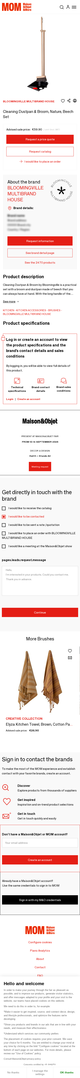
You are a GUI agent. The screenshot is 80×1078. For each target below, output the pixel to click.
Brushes (54, 310)
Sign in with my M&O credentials (40, 900)
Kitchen (8, 310)
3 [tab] (45, 89)
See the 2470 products (40, 262)
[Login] (68, 7)
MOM (17, 7)
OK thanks (66, 1072)
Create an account (28, 399)
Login (9, 399)
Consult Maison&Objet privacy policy (22, 1059)
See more (9, 301)
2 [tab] (40, 89)
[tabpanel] (40, 54)
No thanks (13, 1072)
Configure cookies (40, 942)
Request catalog (40, 151)
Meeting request (40, 466)
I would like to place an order (42, 161)
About (40, 959)
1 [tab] (35, 89)
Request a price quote (40, 139)
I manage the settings (40, 1072)
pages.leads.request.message (24, 560)
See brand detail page (40, 253)
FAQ (40, 975)
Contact (40, 967)
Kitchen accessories (31, 310)
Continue (40, 612)
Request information (40, 241)
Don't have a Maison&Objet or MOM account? (35, 834)
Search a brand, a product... (62, 6)
